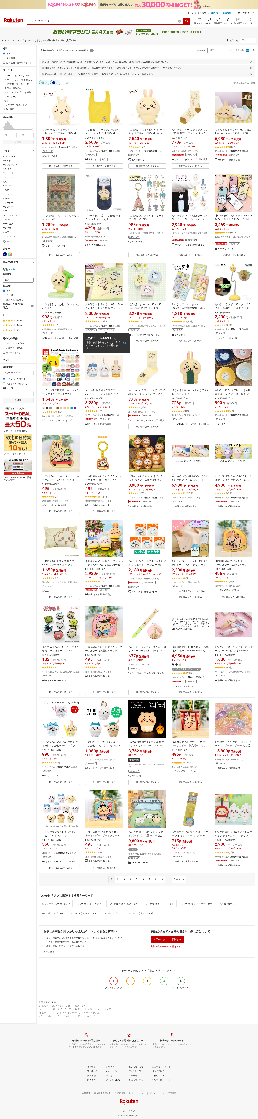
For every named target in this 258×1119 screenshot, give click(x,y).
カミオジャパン (10, 215)
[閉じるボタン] (251, 61)
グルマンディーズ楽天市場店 (145, 335)
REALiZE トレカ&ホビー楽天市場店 (62, 338)
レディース (81, 1009)
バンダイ (7, 169)
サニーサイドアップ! (55, 246)
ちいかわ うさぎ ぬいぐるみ (123, 903)
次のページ (179, 879)
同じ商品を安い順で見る (60, 166)
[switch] (31, 306)
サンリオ (7, 228)
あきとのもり (51, 156)
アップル (7, 219)
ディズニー (8, 177)
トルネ (6, 190)
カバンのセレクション (185, 686)
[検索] (186, 21)
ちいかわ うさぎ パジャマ (84, 913)
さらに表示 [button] (9, 109)
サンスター (8, 207)
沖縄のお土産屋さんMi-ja (187, 861)
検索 (19, 142)
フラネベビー (138, 776)
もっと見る (49, 951)
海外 (13, 269)
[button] (246, 13)
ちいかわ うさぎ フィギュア (142, 913)
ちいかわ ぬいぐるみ (52, 913)
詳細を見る (147, 74)
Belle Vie (222, 424)
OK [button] (124, 343)
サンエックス (9, 156)
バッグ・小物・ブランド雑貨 (54, 1016)
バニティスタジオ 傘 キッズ (58, 420)
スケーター (8, 202)
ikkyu (47, 591)
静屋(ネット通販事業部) (229, 160)
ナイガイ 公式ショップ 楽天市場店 (191, 159)
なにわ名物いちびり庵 (55, 505)
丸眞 (5, 181)
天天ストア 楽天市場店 (99, 159)
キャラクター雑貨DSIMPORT (146, 592)
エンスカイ (8, 194)
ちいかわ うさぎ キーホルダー (196, 903)
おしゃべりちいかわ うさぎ (56, 903)
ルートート (8, 186)
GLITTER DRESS (140, 863)
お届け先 (7, 274)
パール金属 (8, 223)
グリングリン (138, 242)
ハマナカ (7, 211)
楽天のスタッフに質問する (167, 939)
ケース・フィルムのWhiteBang (189, 245)
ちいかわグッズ (228, 903)
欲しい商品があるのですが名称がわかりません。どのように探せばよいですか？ (84, 938)
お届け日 (7, 286)
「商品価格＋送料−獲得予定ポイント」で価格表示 (62, 50)
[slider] (3, 129)
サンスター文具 (10, 165)
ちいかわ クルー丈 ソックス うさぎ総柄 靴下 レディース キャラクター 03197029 (190, 133)
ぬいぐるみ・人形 (61, 1005)
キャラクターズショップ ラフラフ (61, 862)
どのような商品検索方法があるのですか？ (66, 942)
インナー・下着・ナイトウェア (55, 1009)
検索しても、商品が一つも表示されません (66, 946)
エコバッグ (89, 1016)
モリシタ (7, 160)
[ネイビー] (5, 254)
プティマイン (9, 236)
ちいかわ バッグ (112, 913)
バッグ (76, 1016)
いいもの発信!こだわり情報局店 (190, 591)
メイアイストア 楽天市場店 (101, 768)
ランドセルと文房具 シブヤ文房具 (148, 673)
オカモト (7, 232)
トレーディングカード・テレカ (84, 1012)
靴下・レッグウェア (100, 1009)
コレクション (57, 1012)
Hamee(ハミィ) (225, 249)
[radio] (4, 53)
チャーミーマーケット (55, 680)
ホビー (42, 1012)
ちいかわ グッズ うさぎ (89, 903)
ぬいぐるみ (80, 1005)
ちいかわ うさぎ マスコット (159, 903)
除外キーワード (10, 388)
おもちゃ (43, 1005)
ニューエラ (8, 173)
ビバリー (7, 198)
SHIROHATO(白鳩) (97, 245)
